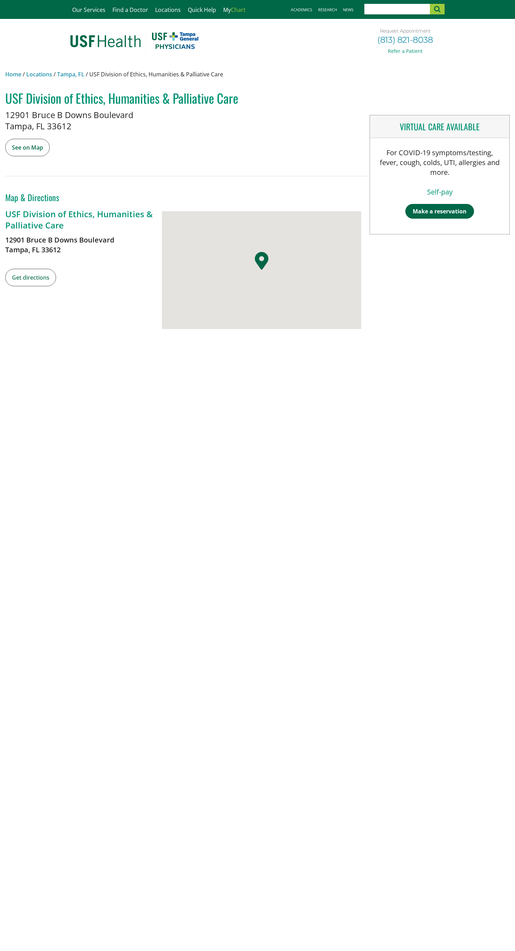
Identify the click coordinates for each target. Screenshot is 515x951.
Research (327, 9)
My (234, 10)
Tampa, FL (70, 74)
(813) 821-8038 (405, 40)
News (348, 9)
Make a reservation (440, 211)
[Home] (134, 42)
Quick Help (202, 10)
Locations (168, 10)
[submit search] (437, 9)
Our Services (88, 10)
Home (13, 74)
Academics (301, 9)
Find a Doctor (130, 10)
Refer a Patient (405, 51)
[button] (261, 261)
